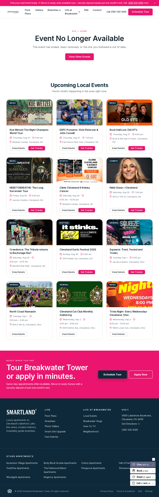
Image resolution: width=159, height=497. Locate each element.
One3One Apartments (17, 468)
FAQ (86, 10)
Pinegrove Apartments (93, 468)
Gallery (39, 10)
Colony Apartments (91, 463)
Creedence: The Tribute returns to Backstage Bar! (29, 251)
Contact (97, 10)
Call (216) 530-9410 (116, 12)
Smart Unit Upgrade (55, 431)
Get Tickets (37, 148)
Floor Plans (28, 12)
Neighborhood (90, 431)
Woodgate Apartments (18, 477)
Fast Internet (51, 436)
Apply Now (140, 374)
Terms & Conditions (125, 491)
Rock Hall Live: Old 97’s (123, 129)
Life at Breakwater (71, 12)
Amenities (53, 10)
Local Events (90, 416)
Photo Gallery (52, 426)
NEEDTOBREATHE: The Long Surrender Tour (26, 189)
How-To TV (89, 426)
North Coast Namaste (23, 311)
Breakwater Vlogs (92, 421)
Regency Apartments (55, 477)
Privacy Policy (106, 491)
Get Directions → (131, 423)
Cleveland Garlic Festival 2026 (78, 249)
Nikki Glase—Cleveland (123, 187)
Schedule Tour (140, 11)
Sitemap (149, 491)
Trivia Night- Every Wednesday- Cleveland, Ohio (128, 313)
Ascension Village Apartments (22, 463)
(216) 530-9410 (135, 3)
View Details (18, 148)
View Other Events (79, 56)
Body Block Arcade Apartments (60, 463)
